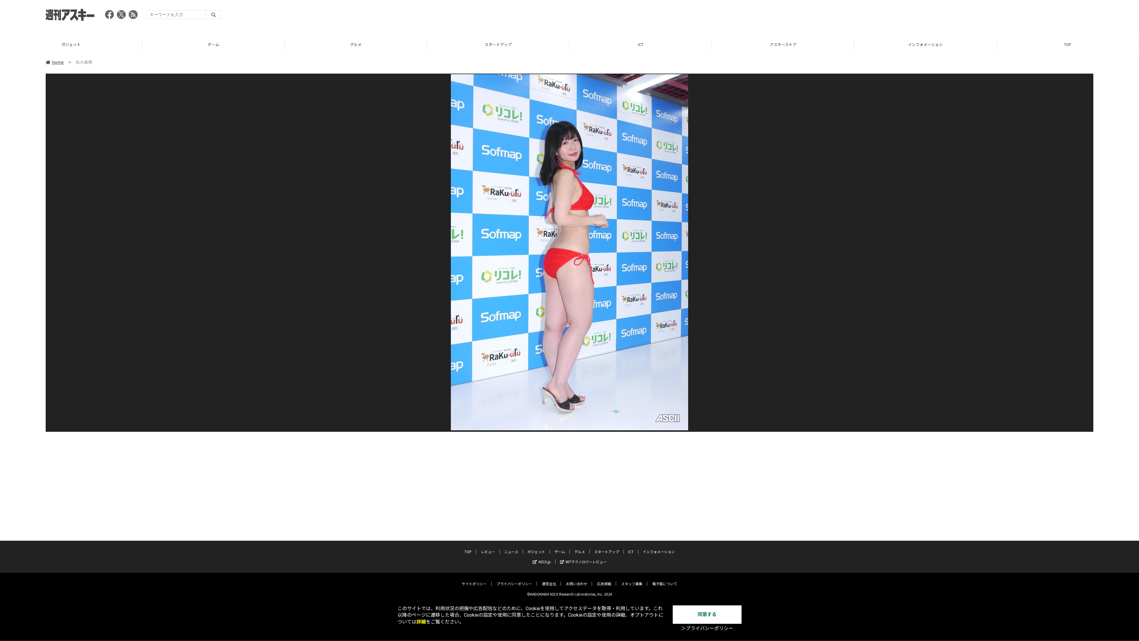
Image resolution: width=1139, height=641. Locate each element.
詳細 (421, 622)
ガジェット (71, 44)
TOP (1067, 44)
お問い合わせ (576, 583)
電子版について (664, 583)
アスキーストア (783, 44)
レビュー (488, 551)
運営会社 (549, 583)
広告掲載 (604, 583)
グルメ (356, 44)
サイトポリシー (474, 583)
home (58, 62)
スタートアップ (498, 44)
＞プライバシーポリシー (707, 628)
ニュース (511, 551)
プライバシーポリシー (514, 583)
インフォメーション (925, 44)
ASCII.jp (544, 561)
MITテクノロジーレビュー (586, 561)
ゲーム (213, 44)
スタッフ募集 (631, 583)
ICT (640, 44)
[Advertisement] (985, 16)
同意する (707, 614)
